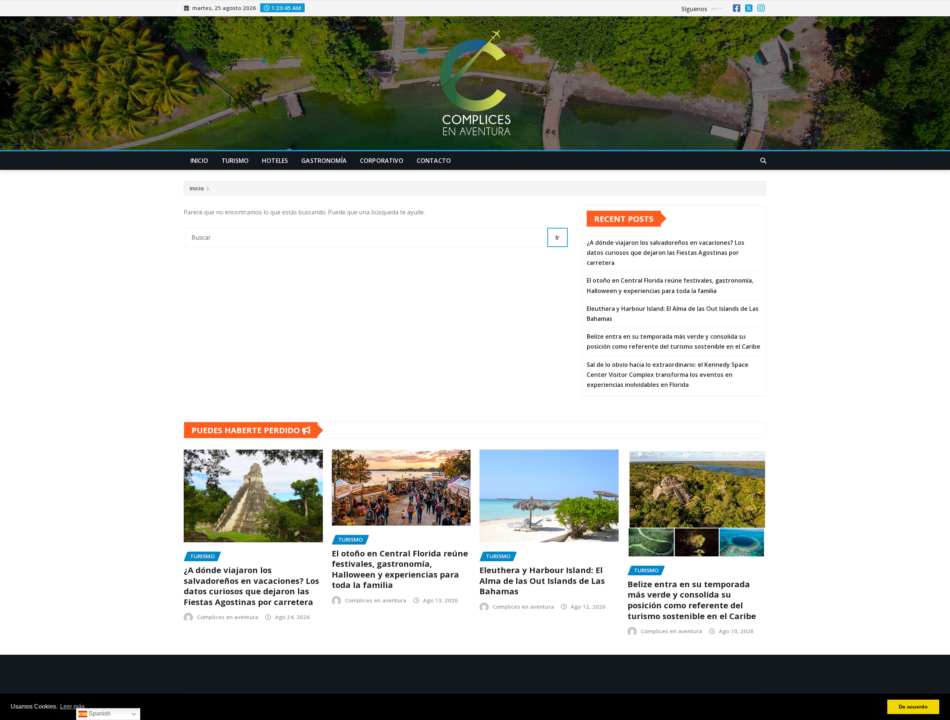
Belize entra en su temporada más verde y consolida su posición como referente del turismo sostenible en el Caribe (692, 599)
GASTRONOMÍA (324, 161)
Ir (558, 237)
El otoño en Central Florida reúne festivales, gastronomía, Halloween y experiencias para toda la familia (400, 569)
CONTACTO (434, 161)
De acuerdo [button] (913, 707)
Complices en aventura (227, 617)
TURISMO (235, 161)
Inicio (197, 188)
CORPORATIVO (381, 161)
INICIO (199, 161)
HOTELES (275, 161)
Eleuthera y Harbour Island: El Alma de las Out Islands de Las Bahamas (542, 580)
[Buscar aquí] (763, 161)
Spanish (99, 713)
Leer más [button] (72, 706)
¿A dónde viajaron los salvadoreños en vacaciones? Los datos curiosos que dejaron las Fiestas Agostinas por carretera (665, 253)
